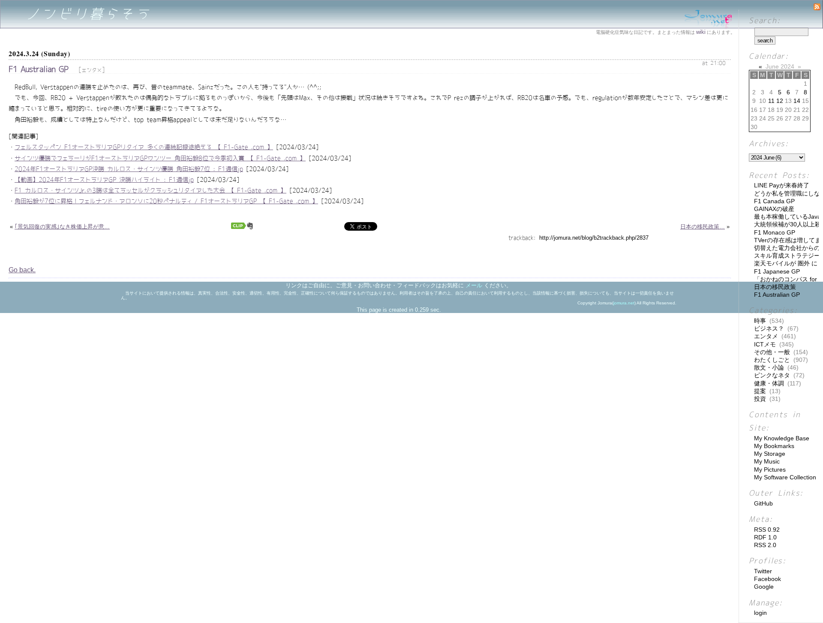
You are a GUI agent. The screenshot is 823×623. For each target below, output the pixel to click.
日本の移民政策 (775, 286)
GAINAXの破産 (774, 208)
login (760, 612)
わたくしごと (772, 359)
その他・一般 (772, 352)
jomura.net (623, 303)
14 (796, 100)
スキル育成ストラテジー (787, 255)
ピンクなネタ (772, 375)
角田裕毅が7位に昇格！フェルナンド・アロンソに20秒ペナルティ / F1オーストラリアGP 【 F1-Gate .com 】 (166, 201)
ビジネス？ (769, 328)
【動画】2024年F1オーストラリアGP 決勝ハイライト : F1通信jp (104, 180)
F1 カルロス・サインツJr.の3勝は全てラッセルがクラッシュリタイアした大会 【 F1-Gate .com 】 (150, 190)
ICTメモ (765, 344)
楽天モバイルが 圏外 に (785, 263)
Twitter (763, 571)
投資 (760, 398)
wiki (701, 32)
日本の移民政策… (702, 226)
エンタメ (91, 70)
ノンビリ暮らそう (88, 14)
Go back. (22, 270)
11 (771, 100)
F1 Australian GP (38, 69)
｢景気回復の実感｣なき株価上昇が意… (62, 226)
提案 (760, 391)
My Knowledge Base (781, 438)
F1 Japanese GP (777, 271)
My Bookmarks (774, 445)
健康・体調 (769, 383)
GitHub (763, 503)
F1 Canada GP (774, 201)
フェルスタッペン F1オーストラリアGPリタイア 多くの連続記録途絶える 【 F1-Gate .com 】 (144, 147)
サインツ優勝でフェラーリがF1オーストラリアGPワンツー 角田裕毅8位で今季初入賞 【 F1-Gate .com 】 (160, 158)
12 (779, 100)
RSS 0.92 (767, 529)
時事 (760, 320)
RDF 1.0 (765, 537)
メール (474, 285)
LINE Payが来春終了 (781, 185)
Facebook (767, 578)
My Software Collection (785, 477)
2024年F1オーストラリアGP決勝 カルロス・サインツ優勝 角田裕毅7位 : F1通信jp (129, 169)
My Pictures (770, 469)
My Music (767, 461)
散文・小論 (769, 367)
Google (764, 586)
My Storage (769, 453)
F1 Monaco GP (774, 232)
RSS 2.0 (765, 545)
